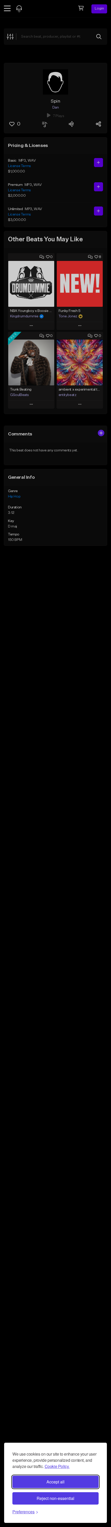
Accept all (55, 1482)
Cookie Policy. (57, 1466)
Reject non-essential (55, 1498)
